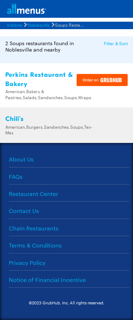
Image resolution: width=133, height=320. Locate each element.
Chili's (14, 119)
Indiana (14, 24)
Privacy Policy (27, 262)
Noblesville (38, 24)
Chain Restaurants (34, 228)
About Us (21, 159)
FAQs (16, 176)
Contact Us (24, 210)
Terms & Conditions (35, 245)
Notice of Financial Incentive (47, 279)
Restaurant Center (33, 193)
